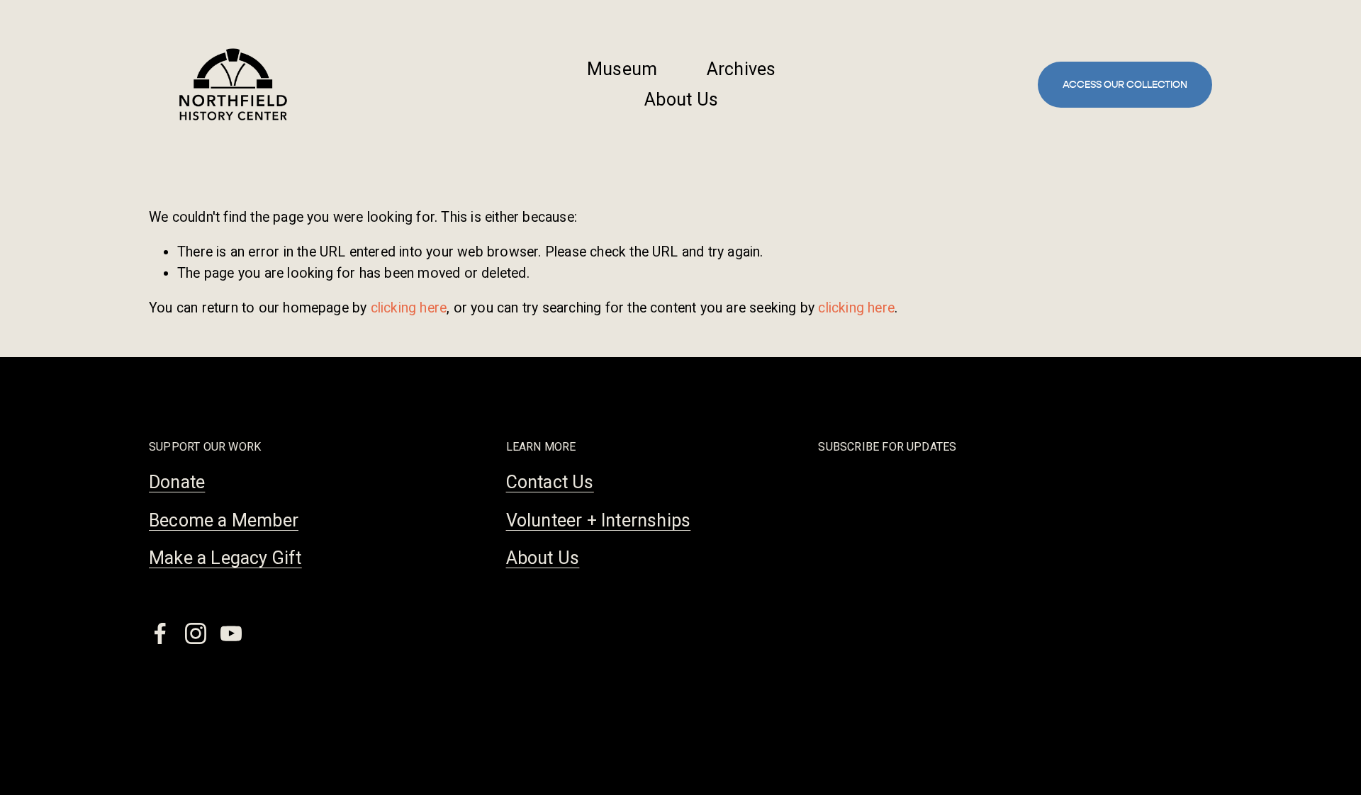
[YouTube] (231, 633)
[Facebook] (160, 633)
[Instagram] (195, 633)
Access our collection (1125, 85)
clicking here (409, 308)
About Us (681, 99)
